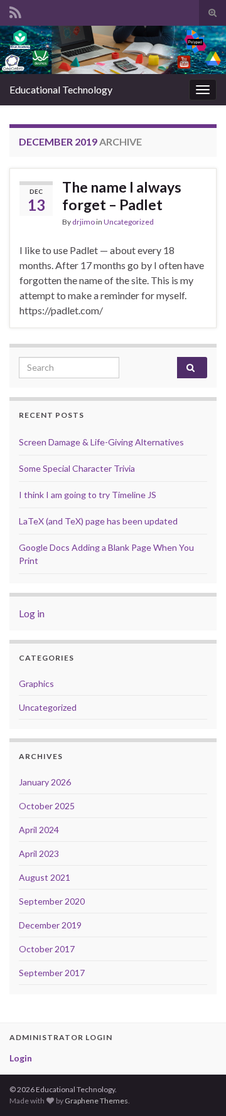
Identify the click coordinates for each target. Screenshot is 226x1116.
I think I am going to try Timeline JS (87, 494)
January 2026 (45, 782)
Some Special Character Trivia (77, 468)
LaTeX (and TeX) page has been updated (98, 521)
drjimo (83, 221)
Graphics (36, 683)
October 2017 (47, 948)
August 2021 (44, 877)
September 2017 (52, 972)
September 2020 (52, 901)
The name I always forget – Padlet (121, 195)
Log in (32, 613)
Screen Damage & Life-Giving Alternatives (101, 442)
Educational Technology (60, 89)
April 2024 (39, 829)
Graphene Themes (96, 1100)
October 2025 (47, 805)
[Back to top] (197, 1087)
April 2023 (39, 853)
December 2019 (50, 925)
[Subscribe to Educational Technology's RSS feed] (15, 10)
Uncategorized (129, 221)
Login (20, 1058)
